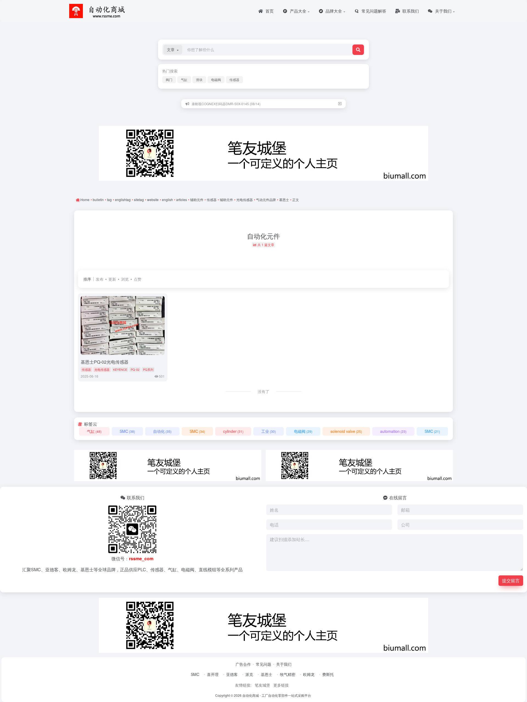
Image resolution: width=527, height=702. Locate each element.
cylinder (233, 431)
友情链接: (243, 685)
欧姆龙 (309, 674)
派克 (249, 674)
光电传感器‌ (102, 369)
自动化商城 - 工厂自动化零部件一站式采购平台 (276, 695)
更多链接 (281, 685)
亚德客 (232, 674)
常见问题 (263, 664)
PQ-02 (135, 369)
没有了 (263, 391)
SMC (127, 431)
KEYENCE (120, 369)
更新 (112, 279)
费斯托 (328, 674)
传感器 (234, 79)
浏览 (125, 279)
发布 (99, 279)
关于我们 (283, 664)
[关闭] (339, 103)
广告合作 (243, 664)
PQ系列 (148, 369)
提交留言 (511, 580)
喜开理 (212, 674)
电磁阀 (216, 79)
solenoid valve (346, 431)
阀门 (169, 79)
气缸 (184, 79)
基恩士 (266, 674)
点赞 (137, 279)
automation (393, 431)
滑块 (199, 79)
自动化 (162, 431)
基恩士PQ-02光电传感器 (104, 362)
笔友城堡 (262, 685)
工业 (268, 431)
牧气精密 (287, 674)
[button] (172, 49)
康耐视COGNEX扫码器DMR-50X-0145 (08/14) (226, 103)
